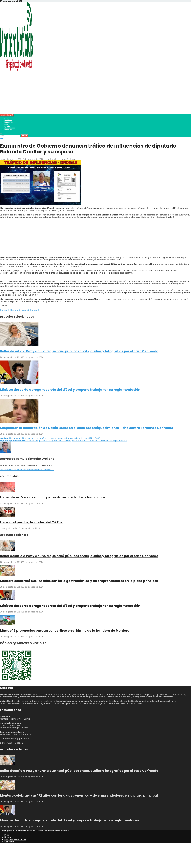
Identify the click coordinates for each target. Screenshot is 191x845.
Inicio (6, 119)
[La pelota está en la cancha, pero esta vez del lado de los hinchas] (7, 491)
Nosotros (8, 130)
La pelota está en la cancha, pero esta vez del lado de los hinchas (52, 497)
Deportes (8, 122)
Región (7, 126)
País (6, 124)
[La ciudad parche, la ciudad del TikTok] (7, 516)
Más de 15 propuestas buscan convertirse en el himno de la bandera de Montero (64, 630)
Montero (8, 121)
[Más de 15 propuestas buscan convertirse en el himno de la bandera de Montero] (7, 624)
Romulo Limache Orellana (62, 159)
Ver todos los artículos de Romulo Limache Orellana (27, 469)
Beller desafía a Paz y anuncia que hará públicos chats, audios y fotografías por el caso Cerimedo (79, 351)
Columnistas (9, 128)
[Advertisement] (66, 98)
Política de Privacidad (15, 839)
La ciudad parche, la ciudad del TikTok (31, 522)
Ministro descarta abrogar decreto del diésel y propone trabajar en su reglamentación (70, 389)
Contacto (9, 841)
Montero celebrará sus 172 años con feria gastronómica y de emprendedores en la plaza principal (79, 581)
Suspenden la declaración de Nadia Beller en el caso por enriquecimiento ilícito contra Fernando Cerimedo (86, 428)
